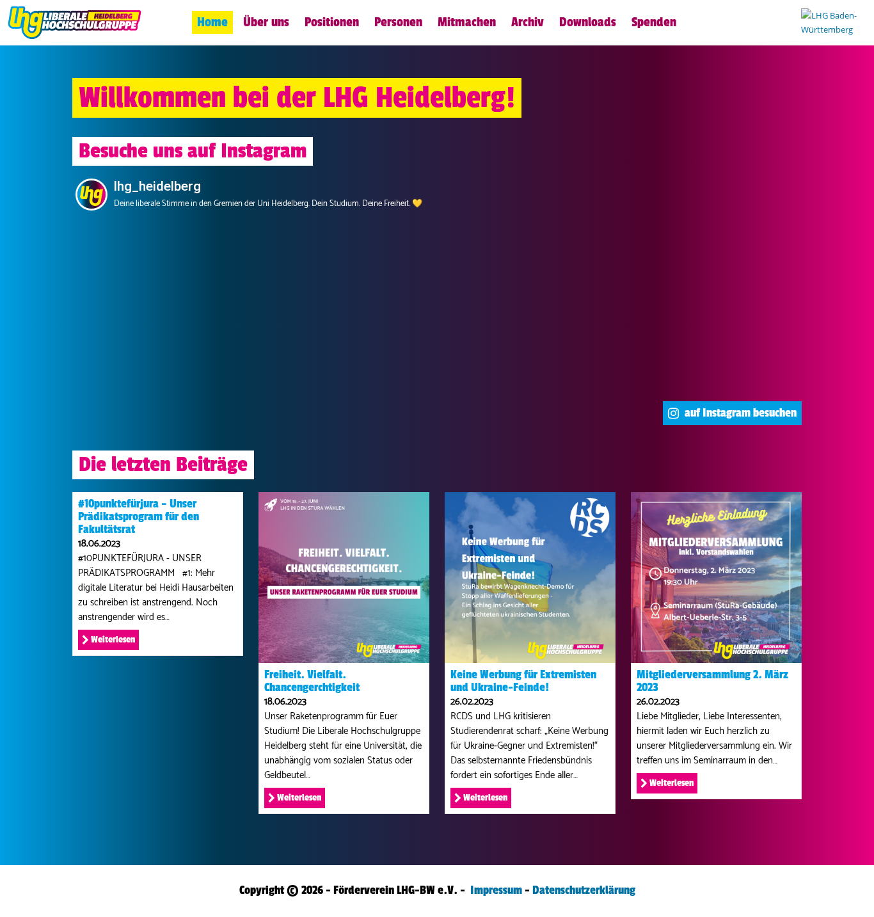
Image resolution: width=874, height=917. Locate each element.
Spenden (654, 22)
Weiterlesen (112, 639)
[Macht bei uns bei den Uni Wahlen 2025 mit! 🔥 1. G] (583, 354)
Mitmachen (467, 22)
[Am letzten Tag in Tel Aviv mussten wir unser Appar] (730, 354)
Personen (398, 22)
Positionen (332, 22)
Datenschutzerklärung (583, 890)
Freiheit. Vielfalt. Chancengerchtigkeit (312, 681)
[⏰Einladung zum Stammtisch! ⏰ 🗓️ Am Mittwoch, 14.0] (291, 354)
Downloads (587, 22)
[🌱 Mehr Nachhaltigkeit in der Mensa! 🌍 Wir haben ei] (144, 354)
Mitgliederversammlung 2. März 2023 (712, 681)
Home (212, 22)
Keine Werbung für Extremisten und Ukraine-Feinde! (523, 681)
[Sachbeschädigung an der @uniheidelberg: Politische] (437, 354)
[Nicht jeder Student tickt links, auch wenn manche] (291, 270)
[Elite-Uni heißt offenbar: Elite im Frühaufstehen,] (144, 270)
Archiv (527, 22)
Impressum (496, 890)
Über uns (266, 22)
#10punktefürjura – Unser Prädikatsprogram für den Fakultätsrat (138, 516)
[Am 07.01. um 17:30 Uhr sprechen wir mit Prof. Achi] (583, 270)
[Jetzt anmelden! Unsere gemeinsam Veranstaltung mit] (730, 270)
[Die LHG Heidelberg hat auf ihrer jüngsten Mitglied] (437, 270)
